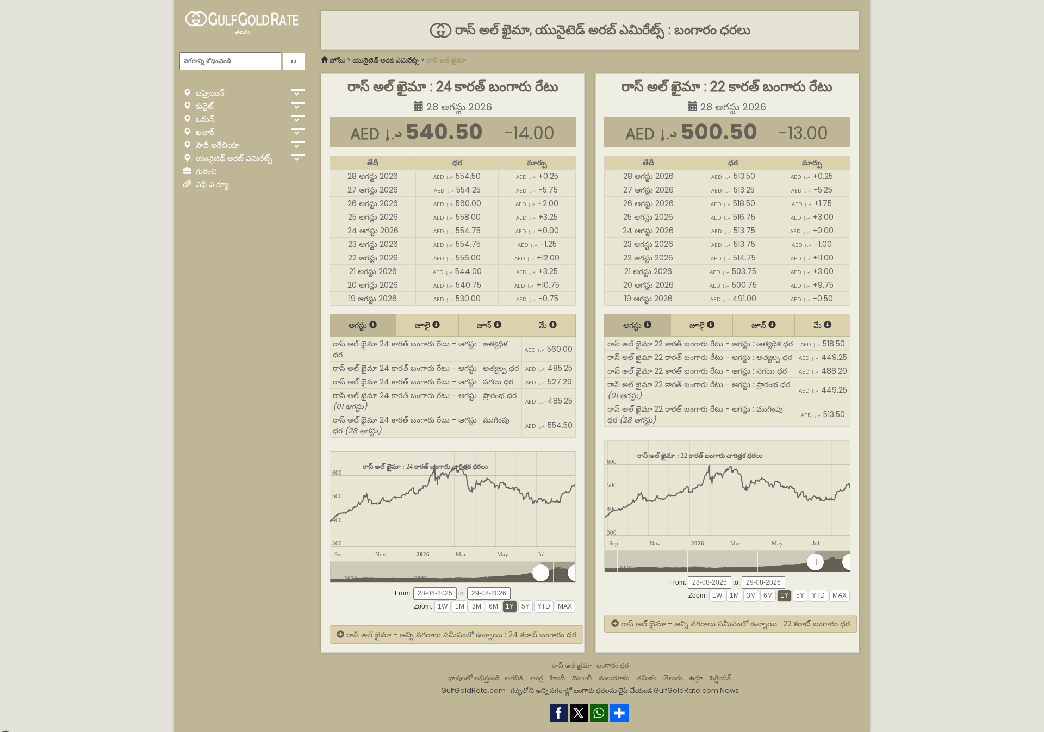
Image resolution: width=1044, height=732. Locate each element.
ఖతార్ (204, 132)
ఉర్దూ (696, 678)
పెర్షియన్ (721, 678)
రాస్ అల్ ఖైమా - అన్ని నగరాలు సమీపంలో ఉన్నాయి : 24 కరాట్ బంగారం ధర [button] (460, 634)
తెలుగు (242, 32)
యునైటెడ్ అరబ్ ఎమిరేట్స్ (233, 158)
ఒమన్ (204, 119)
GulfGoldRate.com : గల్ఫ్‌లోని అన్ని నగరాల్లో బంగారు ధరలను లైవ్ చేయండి (546, 690)
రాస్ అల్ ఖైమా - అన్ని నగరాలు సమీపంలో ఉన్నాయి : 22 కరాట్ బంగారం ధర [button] (734, 623)
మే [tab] (544, 325)
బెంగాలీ (582, 678)
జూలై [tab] (423, 325)
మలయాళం (614, 678)
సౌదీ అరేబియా (217, 145)
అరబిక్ (514, 678)
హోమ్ (337, 60)
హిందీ (557, 678)
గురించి (205, 171)
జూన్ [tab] (485, 325)
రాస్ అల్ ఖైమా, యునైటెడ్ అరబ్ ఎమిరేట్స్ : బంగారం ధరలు (601, 30)
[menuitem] (558, 573)
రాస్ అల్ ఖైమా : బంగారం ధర (590, 665)
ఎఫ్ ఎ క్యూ (211, 184)
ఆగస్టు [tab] (359, 325)
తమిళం (646, 678)
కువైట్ (204, 106)
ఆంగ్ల (536, 678)
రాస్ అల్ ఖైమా (446, 60)
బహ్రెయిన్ (209, 93)
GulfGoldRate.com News (696, 690)
